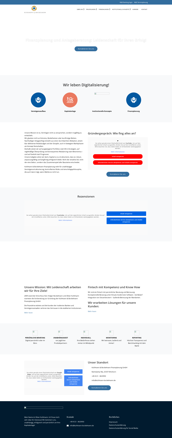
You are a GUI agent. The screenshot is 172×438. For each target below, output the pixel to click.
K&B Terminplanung (141, 2)
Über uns (80, 9)
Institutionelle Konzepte (120, 9)
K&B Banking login (126, 2)
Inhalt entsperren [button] (118, 156)
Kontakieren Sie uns (118, 174)
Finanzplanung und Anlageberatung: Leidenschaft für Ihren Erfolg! (86, 39)
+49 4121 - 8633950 (99, 376)
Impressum (113, 422)
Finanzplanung (134, 111)
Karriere (135, 9)
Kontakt (144, 9)
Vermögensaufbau (38, 111)
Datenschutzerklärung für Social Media (123, 428)
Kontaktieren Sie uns (86, 49)
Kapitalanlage (70, 111)
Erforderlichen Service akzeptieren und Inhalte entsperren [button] (118, 162)
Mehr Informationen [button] (118, 152)
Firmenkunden (104, 9)
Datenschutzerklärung (117, 425)
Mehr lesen (28, 313)
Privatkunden (91, 9)
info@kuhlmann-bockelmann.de (104, 380)
